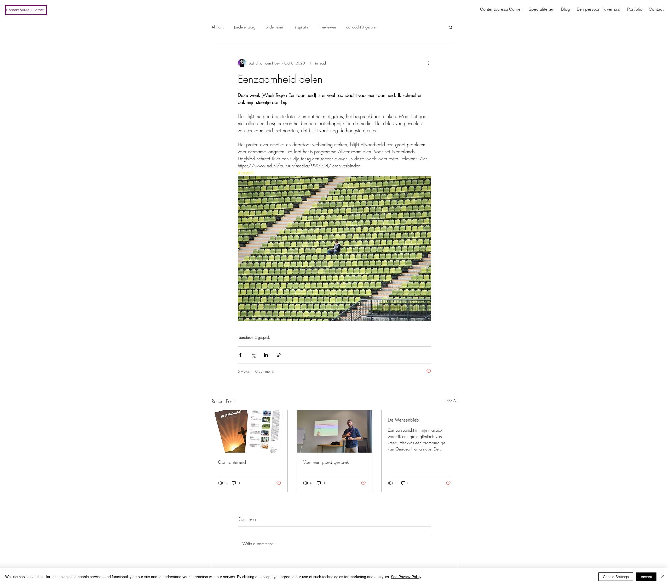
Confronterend (232, 462)
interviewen (327, 27)
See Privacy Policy (406, 576)
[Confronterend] (249, 431)
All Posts (218, 27)
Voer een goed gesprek (326, 462)
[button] (450, 27)
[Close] (663, 576)
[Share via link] (278, 355)
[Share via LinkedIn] (265, 355)
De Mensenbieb (403, 420)
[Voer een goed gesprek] (334, 431)
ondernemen (275, 27)
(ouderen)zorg (244, 27)
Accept (646, 576)
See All (452, 400)
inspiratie (301, 27)
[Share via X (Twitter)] (253, 355)
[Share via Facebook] (240, 355)
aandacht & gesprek (361, 27)
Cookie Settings (616, 576)
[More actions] (428, 63)
